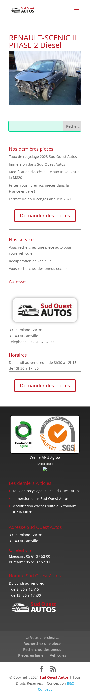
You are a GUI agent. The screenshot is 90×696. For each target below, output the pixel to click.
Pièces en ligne (31, 655)
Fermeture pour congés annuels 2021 (40, 199)
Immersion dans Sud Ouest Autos (37, 164)
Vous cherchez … (44, 637)
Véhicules (58, 655)
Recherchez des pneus (42, 649)
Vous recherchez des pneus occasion (40, 268)
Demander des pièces (45, 215)
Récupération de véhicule (30, 261)
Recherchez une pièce (42, 643)
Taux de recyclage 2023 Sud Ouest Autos (43, 156)
